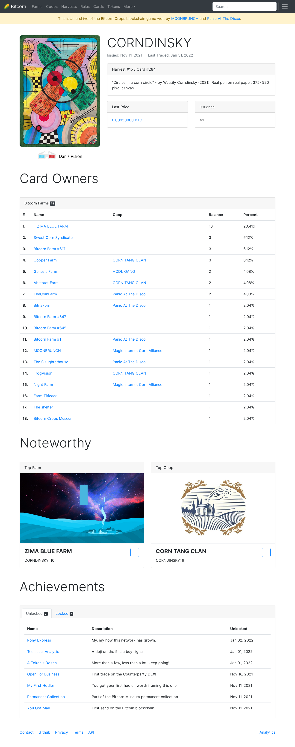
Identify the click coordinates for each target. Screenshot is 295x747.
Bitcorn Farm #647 (50, 316)
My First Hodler (40, 685)
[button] (60, 91)
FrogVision (43, 373)
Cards (98, 6)
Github (44, 732)
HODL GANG (124, 271)
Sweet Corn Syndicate (53, 237)
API (91, 732)
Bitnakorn (42, 305)
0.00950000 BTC (127, 120)
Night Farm (43, 384)
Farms (37, 6)
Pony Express (39, 640)
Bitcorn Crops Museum (54, 418)
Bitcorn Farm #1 (47, 339)
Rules (85, 6)
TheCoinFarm (45, 294)
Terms (78, 732)
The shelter (43, 407)
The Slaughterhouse (51, 362)
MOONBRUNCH (184, 18)
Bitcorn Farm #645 (50, 328)
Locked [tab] (64, 613)
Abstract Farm (46, 282)
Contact (27, 732)
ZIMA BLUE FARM (52, 226)
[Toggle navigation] (284, 6)
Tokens (113, 6)
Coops (52, 6)
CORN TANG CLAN (129, 260)
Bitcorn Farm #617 (49, 248)
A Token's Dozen (42, 662)
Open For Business (43, 674)
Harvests (69, 6)
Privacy (61, 732)
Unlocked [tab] (36, 613)
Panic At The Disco (223, 18)
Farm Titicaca (45, 395)
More (128, 6)
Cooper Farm (45, 260)
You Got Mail (38, 708)
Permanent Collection (46, 696)
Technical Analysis (43, 651)
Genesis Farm (45, 271)
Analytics (267, 732)
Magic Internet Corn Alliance (137, 350)
